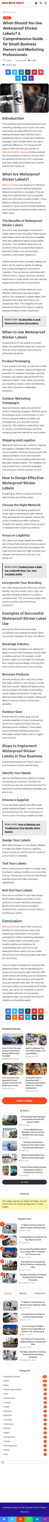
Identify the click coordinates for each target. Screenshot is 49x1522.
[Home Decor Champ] (13, 3)
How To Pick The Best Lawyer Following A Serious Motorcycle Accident (11, 1052)
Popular (8, 1293)
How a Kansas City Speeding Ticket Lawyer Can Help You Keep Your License (11, 1081)
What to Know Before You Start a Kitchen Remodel (33, 1156)
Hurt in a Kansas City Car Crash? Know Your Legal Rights (35, 1051)
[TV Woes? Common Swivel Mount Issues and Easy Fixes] (9, 1228)
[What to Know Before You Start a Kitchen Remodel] (9, 1159)
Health (7, 1433)
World (6, 1381)
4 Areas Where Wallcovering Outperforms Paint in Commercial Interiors (33, 1170)
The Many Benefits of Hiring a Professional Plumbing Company (33, 1277)
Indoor (6, 1407)
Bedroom (8, 1415)
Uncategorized (10, 1446)
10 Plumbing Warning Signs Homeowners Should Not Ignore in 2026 (33, 1119)
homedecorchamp (12, 1376)
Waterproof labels (10, 185)
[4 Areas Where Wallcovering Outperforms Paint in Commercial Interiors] (9, 1171)
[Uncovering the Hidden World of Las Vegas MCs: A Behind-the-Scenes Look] (9, 1253)
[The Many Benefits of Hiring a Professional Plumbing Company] (9, 1278)
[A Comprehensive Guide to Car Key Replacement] (9, 1240)
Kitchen (7, 1428)
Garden (7, 1441)
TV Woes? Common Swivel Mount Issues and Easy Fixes (33, 1226)
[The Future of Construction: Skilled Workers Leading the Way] (9, 1265)
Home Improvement (12, 1389)
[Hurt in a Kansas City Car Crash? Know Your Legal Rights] (36, 1039)
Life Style (8, 1420)
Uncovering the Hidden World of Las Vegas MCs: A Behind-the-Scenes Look (33, 1251)
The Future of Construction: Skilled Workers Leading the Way (33, 1264)
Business (8, 1411)
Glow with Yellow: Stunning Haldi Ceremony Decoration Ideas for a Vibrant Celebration (35, 1082)
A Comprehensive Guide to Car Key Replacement (33, 1238)
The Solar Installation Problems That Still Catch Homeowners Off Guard (33, 1145)
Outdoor (7, 1402)
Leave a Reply (24, 1100)
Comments (39, 1293)
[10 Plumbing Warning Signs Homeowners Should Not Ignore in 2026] (9, 1120)
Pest (6, 1454)
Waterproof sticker (11, 926)
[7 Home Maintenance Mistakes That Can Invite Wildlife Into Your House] (9, 1133)
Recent (23, 1293)
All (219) (24, 1182)
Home (7, 12)
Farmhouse (9, 1424)
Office (6, 1450)
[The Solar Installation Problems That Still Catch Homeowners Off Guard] (9, 1146)
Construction (9, 1398)
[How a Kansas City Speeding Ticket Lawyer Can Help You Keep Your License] (12, 1069)
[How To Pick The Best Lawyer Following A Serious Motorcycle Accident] (12, 1039)
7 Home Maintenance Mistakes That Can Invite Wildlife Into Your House (33, 1132)
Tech (6, 1394)
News (14, 12)
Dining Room (9, 1437)
